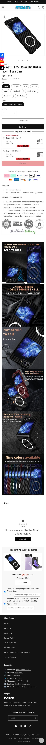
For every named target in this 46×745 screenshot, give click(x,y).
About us (7, 628)
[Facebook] (2, 55)
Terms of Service (10, 657)
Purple (16, 86)
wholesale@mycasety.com (26, 687)
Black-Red (7, 96)
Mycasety (19, 672)
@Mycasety (17, 675)
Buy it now (23, 127)
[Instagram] (2, 59)
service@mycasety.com (21, 684)
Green (34, 86)
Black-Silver (31, 91)
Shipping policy (35, 738)
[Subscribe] (35, 718)
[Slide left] (18, 60)
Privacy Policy (9, 638)
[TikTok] (2, 68)
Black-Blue (21, 96)
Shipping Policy (9, 647)
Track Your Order (10, 643)
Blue (5, 91)
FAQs (6, 623)
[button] (2, 7)
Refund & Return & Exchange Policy (17, 652)
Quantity (4, 109)
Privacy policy (12, 738)
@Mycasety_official (23, 670)
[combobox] (27, 595)
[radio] (23, 140)
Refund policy (36, 735)
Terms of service (24, 738)
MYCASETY (14, 735)
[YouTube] (2, 64)
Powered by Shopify (24, 735)
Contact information (24, 741)
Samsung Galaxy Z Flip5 (13, 104)
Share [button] (6, 503)
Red (25, 86)
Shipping (4, 78)
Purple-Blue (17, 91)
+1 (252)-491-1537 (22, 681)
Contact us (8, 633)
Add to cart (23, 163)
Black (6, 86)
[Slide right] (27, 60)
